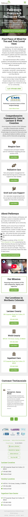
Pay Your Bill (14, 457)
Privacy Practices (9, 443)
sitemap (6, 515)
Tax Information (6, 440)
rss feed (18, 515)
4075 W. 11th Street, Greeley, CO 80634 (14, 339)
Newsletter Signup (14, 450)
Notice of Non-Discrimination (18, 440)
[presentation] (11, 419)
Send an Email (7, 474)
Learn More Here (14, 108)
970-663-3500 (14, 319)
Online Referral (14, 453)
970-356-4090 (14, 342)
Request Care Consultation (14, 31)
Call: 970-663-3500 (14, 89)
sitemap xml (12, 515)
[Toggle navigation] (25, 2)
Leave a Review (14, 446)
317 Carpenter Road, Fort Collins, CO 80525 (13, 499)
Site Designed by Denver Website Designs (14, 511)
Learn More (14, 157)
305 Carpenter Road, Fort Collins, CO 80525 (13, 468)
